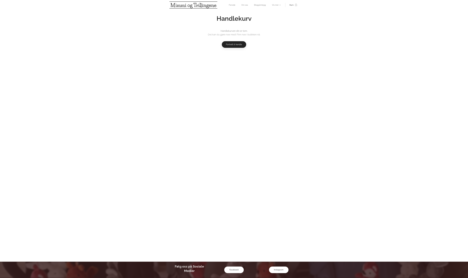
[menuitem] (233, 5)
